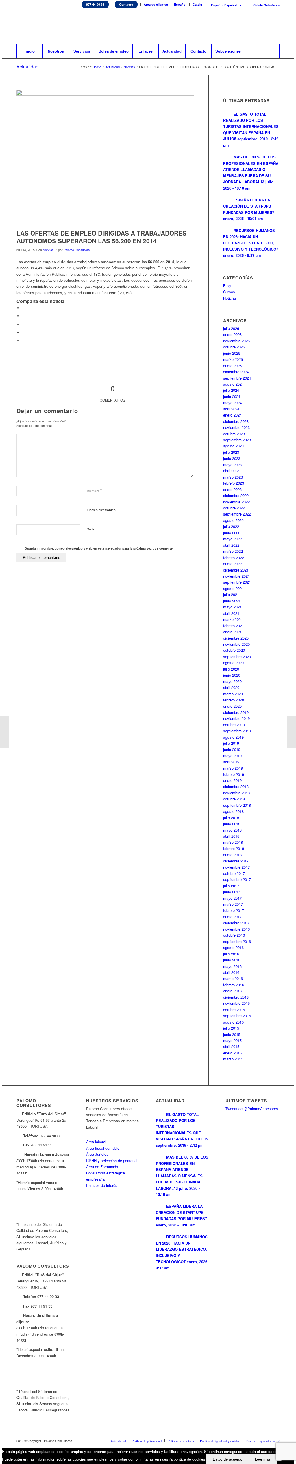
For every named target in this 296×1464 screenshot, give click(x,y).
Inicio (97, 67)
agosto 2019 (233, 737)
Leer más (263, 1459)
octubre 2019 (234, 724)
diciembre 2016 (236, 922)
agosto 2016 (233, 947)
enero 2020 (232, 706)
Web (90, 529)
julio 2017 (231, 885)
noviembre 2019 (236, 718)
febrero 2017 (233, 910)
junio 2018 (231, 823)
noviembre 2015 (236, 1003)
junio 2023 (231, 458)
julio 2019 (231, 743)
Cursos (229, 291)
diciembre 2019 (236, 712)
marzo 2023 (233, 477)
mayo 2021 (232, 607)
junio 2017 (231, 892)
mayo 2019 (232, 755)
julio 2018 (231, 817)
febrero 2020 (233, 700)
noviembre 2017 (236, 867)
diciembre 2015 (236, 997)
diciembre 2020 (236, 638)
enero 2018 (232, 854)
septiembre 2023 (237, 439)
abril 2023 (231, 470)
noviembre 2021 (236, 576)
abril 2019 (231, 762)
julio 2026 (231, 328)
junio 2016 (231, 960)
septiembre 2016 (237, 941)
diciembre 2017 (236, 861)
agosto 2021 (233, 588)
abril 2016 (231, 972)
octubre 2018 (234, 799)
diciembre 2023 (236, 421)
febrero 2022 (233, 557)
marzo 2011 (233, 1059)
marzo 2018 (233, 842)
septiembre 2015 (237, 1015)
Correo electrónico (102, 509)
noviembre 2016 (236, 929)
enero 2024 (232, 415)
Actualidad (27, 66)
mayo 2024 (232, 402)
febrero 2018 (233, 848)
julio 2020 (231, 669)
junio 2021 (231, 601)
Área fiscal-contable (102, 1148)
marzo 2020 (233, 693)
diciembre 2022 (236, 495)
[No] (279, 1460)
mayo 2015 (232, 1040)
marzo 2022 (233, 551)
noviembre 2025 (236, 340)
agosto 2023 (233, 446)
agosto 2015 (233, 1022)
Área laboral (96, 1141)
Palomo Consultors (77, 250)
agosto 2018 (233, 811)
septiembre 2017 (237, 879)
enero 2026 (232, 334)
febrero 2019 (233, 774)
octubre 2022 (234, 508)
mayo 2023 (232, 464)
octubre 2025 (234, 347)
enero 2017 (232, 916)
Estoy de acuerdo (227, 1459)
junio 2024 (231, 396)
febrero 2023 (233, 483)
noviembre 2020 (236, 644)
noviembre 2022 (236, 502)
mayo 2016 (232, 966)
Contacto (126, 4)
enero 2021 (232, 631)
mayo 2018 (232, 830)
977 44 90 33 (95, 4)
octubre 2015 (234, 1009)
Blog (227, 285)
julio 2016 (231, 954)
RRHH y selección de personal (111, 1160)
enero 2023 (232, 489)
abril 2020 (231, 687)
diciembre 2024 (236, 371)
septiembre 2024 (237, 378)
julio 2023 (231, 452)
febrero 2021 (233, 625)
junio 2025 (231, 353)
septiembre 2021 (237, 582)
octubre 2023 (234, 433)
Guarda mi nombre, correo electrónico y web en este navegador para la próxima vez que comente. (99, 548)
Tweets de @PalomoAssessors (251, 1108)
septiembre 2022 (237, 514)
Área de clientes (156, 4)
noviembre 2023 (236, 427)
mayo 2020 (232, 681)
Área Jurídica (97, 1154)
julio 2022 (231, 526)
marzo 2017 (233, 904)
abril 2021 (231, 613)
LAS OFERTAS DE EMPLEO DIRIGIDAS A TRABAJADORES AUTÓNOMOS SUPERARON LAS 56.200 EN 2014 (101, 237)
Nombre (94, 490)
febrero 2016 (233, 984)
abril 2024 (231, 409)
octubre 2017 (234, 873)
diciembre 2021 (236, 570)
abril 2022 (231, 545)
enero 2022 (232, 563)
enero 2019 (232, 780)
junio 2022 (231, 532)
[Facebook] (258, 26)
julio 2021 (231, 594)
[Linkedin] (249, 26)
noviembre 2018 (236, 793)
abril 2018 (231, 836)
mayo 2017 (232, 898)
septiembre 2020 (237, 656)
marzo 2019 (233, 768)
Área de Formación (102, 1166)
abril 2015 (231, 1046)
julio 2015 (231, 1028)
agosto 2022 (233, 520)
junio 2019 (231, 749)
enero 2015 (232, 1053)
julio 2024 (231, 390)
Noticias (129, 67)
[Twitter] (240, 26)
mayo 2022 (232, 538)
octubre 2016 (234, 935)
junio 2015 (231, 1034)
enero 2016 (232, 991)
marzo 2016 (233, 978)
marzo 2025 (233, 359)
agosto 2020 (233, 662)
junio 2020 (231, 675)
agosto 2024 (233, 384)
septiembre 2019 (237, 730)
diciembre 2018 (236, 786)
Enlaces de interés (101, 1185)
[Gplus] (275, 26)
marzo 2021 (233, 619)
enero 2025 (232, 365)
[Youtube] (266, 26)
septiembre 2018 (237, 805)
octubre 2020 (234, 650)
